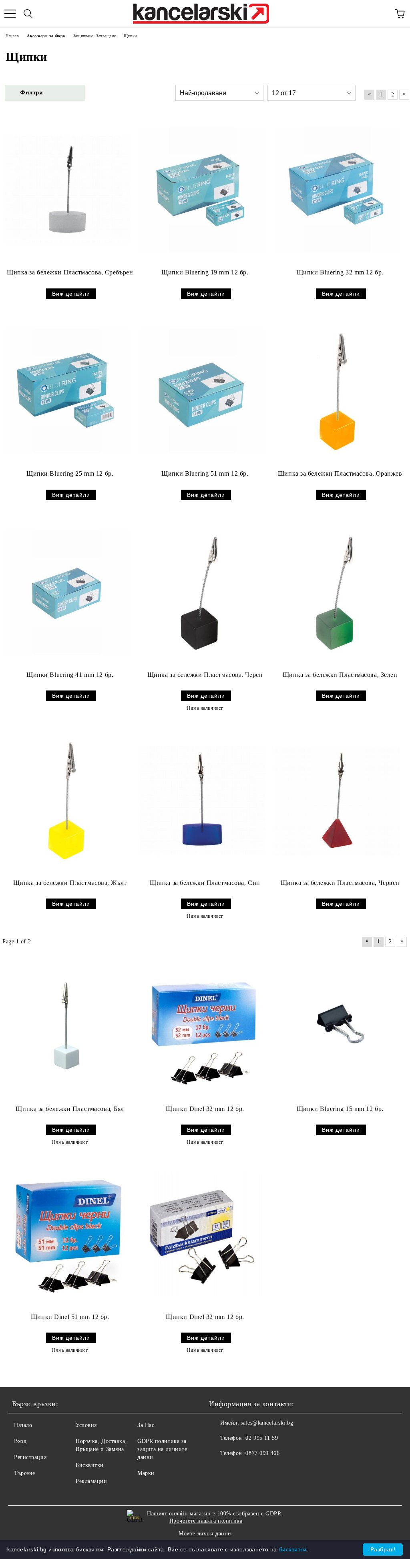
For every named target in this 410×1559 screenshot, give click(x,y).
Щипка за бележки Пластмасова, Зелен (340, 674)
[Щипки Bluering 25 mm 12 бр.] (67, 391)
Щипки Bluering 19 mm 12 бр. (204, 272)
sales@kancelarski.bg (267, 1423)
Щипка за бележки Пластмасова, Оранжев (340, 473)
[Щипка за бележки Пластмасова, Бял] (67, 1026)
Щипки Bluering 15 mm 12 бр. (340, 1108)
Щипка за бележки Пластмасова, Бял (70, 1108)
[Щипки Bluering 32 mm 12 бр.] (337, 190)
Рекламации (91, 1481)
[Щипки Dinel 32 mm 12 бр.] (202, 1026)
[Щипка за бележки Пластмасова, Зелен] (337, 592)
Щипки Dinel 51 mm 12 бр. (70, 1316)
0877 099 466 (262, 1453)
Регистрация (30, 1457)
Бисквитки (90, 1465)
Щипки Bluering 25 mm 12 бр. (69, 473)
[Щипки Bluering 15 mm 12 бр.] (337, 1026)
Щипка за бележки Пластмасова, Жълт (70, 882)
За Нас (145, 1425)
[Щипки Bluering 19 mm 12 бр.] (202, 190)
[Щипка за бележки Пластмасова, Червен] (337, 800)
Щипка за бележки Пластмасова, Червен (340, 882)
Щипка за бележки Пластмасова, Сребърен (70, 272)
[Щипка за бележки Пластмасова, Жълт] (67, 800)
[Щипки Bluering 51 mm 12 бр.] (202, 391)
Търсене (24, 1473)
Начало (23, 1425)
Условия (86, 1425)
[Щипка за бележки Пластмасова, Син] (202, 800)
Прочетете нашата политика (206, 1521)
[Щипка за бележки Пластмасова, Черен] (202, 592)
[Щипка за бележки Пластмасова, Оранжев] (337, 391)
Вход (20, 1441)
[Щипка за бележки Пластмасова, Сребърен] (67, 190)
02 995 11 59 (261, 1438)
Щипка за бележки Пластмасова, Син (205, 882)
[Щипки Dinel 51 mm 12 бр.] (67, 1234)
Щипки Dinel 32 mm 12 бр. (205, 1108)
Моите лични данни (205, 1534)
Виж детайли (71, 293)
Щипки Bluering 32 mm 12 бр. (340, 272)
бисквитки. (294, 1549)
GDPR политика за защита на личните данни (162, 1449)
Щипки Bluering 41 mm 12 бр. (69, 674)
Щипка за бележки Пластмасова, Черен (205, 674)
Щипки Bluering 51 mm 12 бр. (204, 473)
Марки (146, 1473)
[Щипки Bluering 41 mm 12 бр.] (67, 592)
